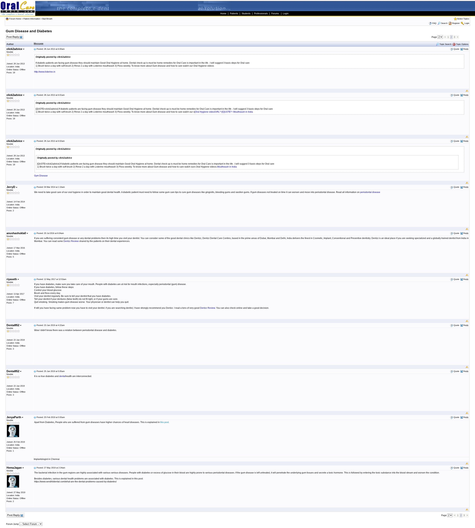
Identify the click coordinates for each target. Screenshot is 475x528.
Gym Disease (41, 175)
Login (466, 23)
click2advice (14, 48)
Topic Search (445, 44)
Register (456, 23)
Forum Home (15, 19)
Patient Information (31, 19)
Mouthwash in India (243, 112)
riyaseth (12, 279)
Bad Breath (47, 19)
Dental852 (13, 325)
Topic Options (462, 44)
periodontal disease (370, 192)
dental (62, 376)
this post (164, 422)
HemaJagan (14, 467)
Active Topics (463, 19)
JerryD (11, 186)
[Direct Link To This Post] (35, 49)
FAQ (434, 23)
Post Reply (13, 36)
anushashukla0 (16, 233)
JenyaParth (14, 417)
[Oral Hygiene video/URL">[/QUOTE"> (213, 112)
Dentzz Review (71, 241)
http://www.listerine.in (44, 71)
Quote (456, 49)
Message (38, 43)
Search (444, 23)
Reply (466, 49)
